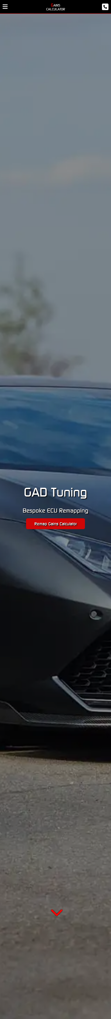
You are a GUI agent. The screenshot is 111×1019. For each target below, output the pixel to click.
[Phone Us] (94, 6)
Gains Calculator (55, 7)
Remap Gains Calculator (55, 523)
